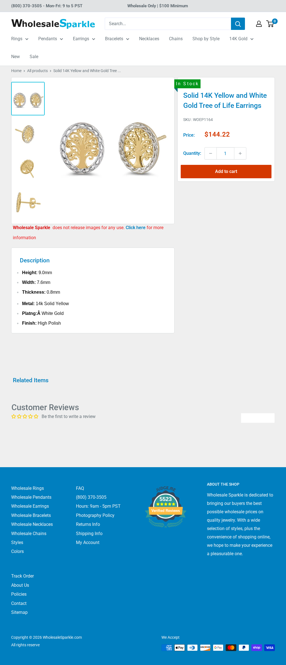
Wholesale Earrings (30, 506)
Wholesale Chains (28, 533)
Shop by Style (206, 38)
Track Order (22, 576)
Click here (136, 227)
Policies (19, 594)
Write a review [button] (257, 418)
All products (37, 70)
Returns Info (88, 524)
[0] (270, 23)
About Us (20, 585)
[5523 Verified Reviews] (165, 537)
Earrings (81, 38)
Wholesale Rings (27, 488)
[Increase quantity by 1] (240, 153)
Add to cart (226, 171)
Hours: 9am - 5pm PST (98, 506)
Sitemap (19, 612)
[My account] (259, 24)
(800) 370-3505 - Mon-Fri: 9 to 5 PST (46, 5)
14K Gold (238, 38)
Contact (19, 603)
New (15, 56)
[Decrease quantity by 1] (210, 153)
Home (16, 70)
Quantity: (192, 153)
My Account (87, 542)
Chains (176, 38)
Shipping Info (89, 533)
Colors (17, 551)
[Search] (238, 24)
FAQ (80, 488)
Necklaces (149, 38)
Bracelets (114, 38)
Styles (17, 542)
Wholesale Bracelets (31, 515)
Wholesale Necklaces (32, 524)
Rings (16, 38)
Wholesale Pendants (31, 497)
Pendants (47, 38)
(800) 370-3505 (91, 497)
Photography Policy (95, 515)
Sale (34, 56)
